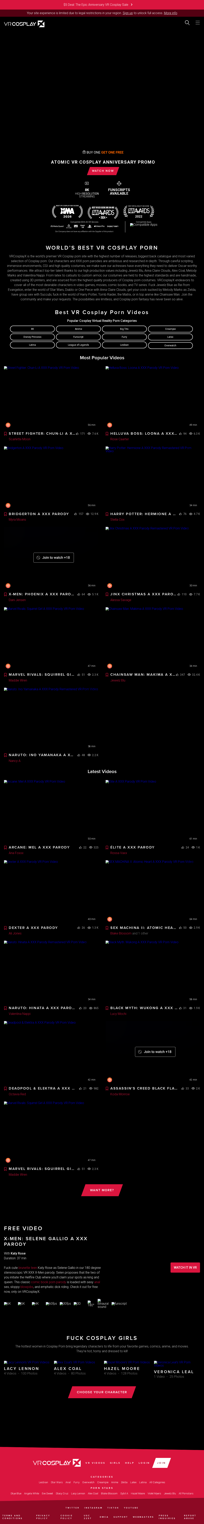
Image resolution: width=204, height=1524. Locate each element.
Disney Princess (32, 337)
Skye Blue (16, 1493)
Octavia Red (17, 1094)
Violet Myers (154, 1493)
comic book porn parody (48, 1282)
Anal (68, 1482)
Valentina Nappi (19, 1014)
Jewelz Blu (117, 680)
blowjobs (27, 1287)
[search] (187, 23)
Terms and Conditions (12, 1517)
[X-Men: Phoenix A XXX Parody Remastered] (51, 558)
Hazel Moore (138, 1493)
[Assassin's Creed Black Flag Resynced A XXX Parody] (153, 1052)
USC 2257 (88, 1517)
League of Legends (78, 345)
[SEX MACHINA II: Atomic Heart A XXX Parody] (153, 891)
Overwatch (170, 345)
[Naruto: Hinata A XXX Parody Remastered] (51, 972)
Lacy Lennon (78, 1493)
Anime (78, 329)
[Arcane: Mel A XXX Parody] (51, 811)
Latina (32, 345)
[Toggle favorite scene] (5, 434)
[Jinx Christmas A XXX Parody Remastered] (153, 558)
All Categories (157, 1482)
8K (32, 329)
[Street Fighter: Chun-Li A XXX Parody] (51, 397)
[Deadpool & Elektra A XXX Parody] (51, 1052)
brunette (24, 1268)
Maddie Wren (18, 680)
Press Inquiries (167, 1517)
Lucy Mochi (118, 1014)
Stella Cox (117, 519)
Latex (170, 337)
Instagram (93, 1508)
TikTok (113, 1508)
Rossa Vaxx (118, 853)
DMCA (104, 1517)
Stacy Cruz (62, 1493)
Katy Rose (18, 1253)
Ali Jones (15, 933)
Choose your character (102, 1392)
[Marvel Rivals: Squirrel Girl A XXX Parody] (51, 638)
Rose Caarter (119, 439)
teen (34, 1268)
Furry (124, 337)
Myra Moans (17, 519)
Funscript (78, 337)
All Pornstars (186, 1493)
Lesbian (124, 345)
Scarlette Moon (19, 439)
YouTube (131, 1508)
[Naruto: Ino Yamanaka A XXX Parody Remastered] (51, 719)
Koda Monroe (120, 1094)
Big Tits (124, 329)
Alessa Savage (120, 600)
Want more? (102, 1190)
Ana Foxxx (16, 853)
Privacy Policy (43, 1517)
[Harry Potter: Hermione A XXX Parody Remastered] (153, 477)
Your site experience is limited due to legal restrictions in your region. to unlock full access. (95, 13)
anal (97, 1282)
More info (170, 13)
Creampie (170, 329)
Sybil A (124, 1493)
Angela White (31, 1493)
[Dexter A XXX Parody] (51, 891)
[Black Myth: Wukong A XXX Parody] (153, 972)
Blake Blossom (120, 933)
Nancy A (15, 761)
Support (121, 1517)
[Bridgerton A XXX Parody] (51, 477)
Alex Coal (93, 1493)
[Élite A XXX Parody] (153, 811)
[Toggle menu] (197, 23)
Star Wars (57, 1482)
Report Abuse (190, 1517)
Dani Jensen (17, 600)
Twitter (72, 1508)
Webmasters (143, 1517)
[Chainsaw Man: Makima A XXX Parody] (153, 638)
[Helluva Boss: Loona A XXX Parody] (153, 397)
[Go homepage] (24, 23)
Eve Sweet (47, 1493)
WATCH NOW (103, 171)
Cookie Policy (67, 1517)
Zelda (124, 1482)
